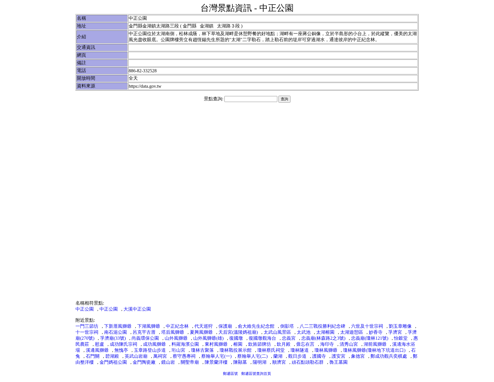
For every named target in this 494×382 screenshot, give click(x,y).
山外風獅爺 (176, 338)
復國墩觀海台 (262, 338)
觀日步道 (297, 356)
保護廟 (225, 326)
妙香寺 (376, 332)
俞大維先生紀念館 (256, 326)
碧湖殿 (112, 356)
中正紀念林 (177, 326)
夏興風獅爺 (201, 332)
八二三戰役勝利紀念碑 (322, 326)
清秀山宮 (349, 344)
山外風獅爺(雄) (208, 338)
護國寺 (319, 356)
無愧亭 (121, 350)
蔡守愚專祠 (184, 356)
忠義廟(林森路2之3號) (323, 338)
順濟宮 (279, 362)
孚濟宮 (395, 332)
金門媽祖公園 (113, 362)
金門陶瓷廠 (144, 362)
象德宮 (358, 356)
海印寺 (327, 344)
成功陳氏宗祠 (123, 344)
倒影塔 (287, 326)
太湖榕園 (325, 332)
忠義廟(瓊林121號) (369, 338)
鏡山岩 (168, 362)
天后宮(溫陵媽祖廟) (238, 332)
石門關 (92, 356)
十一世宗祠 (86, 332)
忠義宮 (289, 338)
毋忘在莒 (305, 344)
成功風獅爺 (154, 344)
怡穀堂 (401, 338)
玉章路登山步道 (150, 350)
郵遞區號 (230, 373)
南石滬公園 (115, 332)
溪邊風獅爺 (97, 350)
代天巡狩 (203, 326)
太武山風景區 (277, 332)
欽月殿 (283, 344)
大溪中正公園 (137, 309)
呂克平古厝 (144, 332)
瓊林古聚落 (202, 350)
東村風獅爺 (216, 344)
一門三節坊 (86, 326)
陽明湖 (259, 362)
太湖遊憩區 (351, 332)
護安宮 (338, 356)
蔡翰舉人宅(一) (216, 356)
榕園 (237, 344)
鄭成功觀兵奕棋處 (388, 356)
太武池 (303, 332)
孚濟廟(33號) (113, 338)
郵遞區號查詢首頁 (256, 373)
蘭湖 (277, 356)
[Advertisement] (247, 151)
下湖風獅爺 (148, 326)
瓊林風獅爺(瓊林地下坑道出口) (374, 350)
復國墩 (236, 338)
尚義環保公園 (145, 338)
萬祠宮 (160, 356)
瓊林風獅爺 (325, 350)
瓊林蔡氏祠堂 (271, 350)
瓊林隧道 (299, 350)
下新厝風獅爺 (118, 326)
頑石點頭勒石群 (308, 362)
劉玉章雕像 (400, 326)
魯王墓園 (338, 362)
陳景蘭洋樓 (216, 362)
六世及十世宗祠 (367, 326)
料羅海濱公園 (185, 344)
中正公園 (84, 309)
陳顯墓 (240, 362)
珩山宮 (178, 350)
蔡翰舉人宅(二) (252, 356)
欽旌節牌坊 (259, 344)
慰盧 (99, 344)
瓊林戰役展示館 (236, 350)
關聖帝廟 (190, 362)
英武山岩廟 (136, 356)
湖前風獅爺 (375, 344)
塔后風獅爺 (172, 332)
